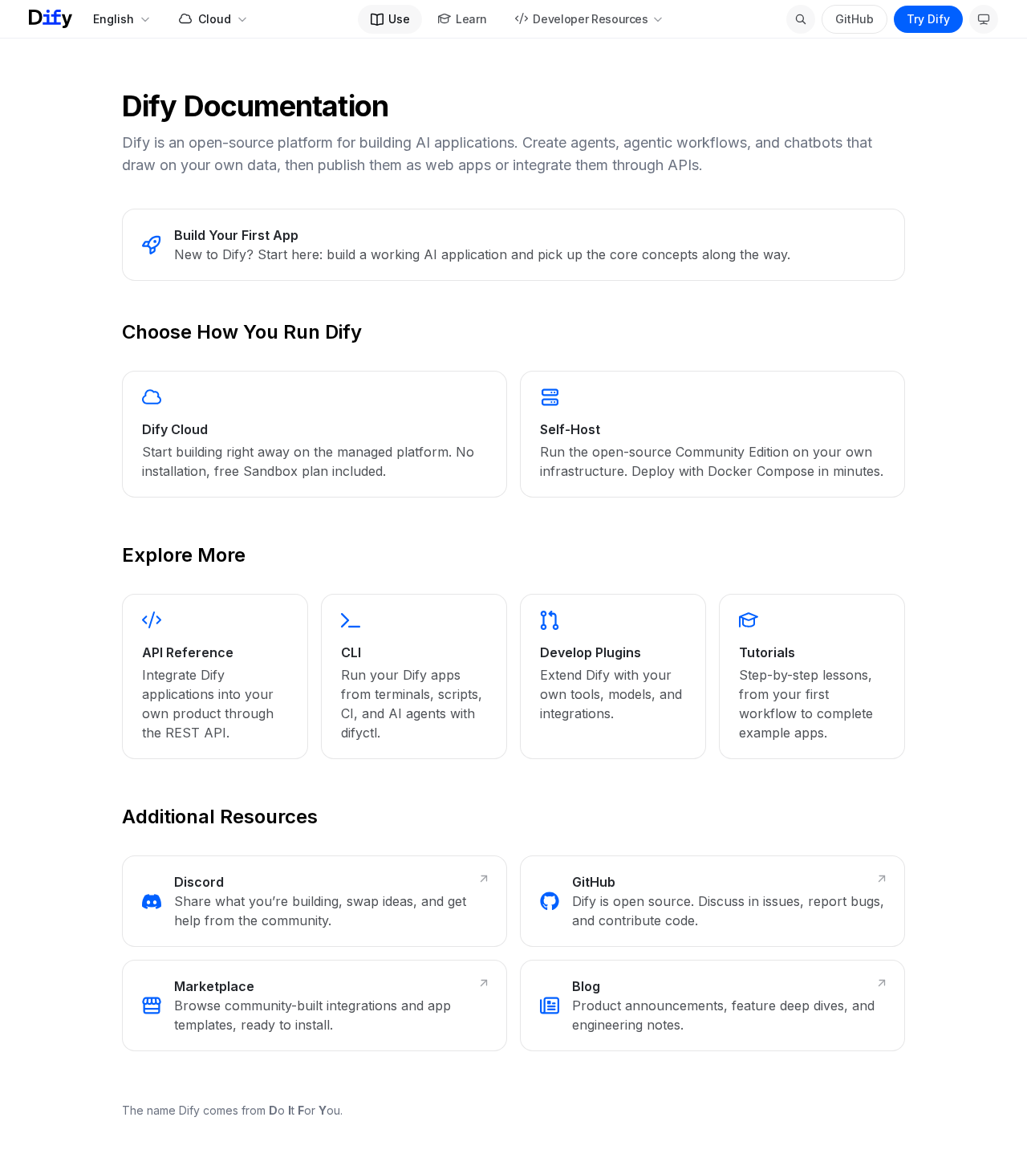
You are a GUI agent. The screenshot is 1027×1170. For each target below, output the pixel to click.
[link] (513, 245)
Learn (471, 19)
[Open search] (800, 19)
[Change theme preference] (983, 19)
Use (398, 19)
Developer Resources (590, 19)
